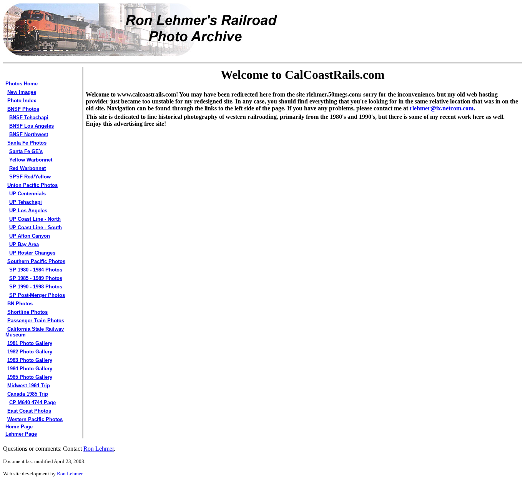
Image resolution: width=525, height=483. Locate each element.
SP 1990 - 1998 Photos (35, 287)
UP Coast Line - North (35, 219)
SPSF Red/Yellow (30, 177)
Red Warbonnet (27, 168)
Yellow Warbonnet (30, 160)
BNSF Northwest (28, 134)
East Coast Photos (29, 411)
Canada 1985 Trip (27, 394)
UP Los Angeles (28, 210)
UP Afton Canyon (29, 236)
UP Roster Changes (32, 253)
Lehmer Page (21, 434)
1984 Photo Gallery (29, 368)
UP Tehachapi (25, 202)
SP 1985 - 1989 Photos (35, 278)
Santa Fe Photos (27, 143)
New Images (21, 92)
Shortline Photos (27, 312)
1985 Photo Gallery (29, 377)
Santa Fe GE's (26, 151)
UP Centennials (27, 194)
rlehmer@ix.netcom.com (441, 108)
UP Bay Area (24, 244)
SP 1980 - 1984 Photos (35, 270)
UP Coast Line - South (35, 227)
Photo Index (21, 100)
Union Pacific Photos (32, 185)
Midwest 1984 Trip (28, 385)
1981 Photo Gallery (29, 343)
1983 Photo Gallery (29, 360)
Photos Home (21, 84)
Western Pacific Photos (35, 419)
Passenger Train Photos (35, 320)
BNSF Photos (23, 109)
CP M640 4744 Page (32, 402)
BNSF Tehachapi (28, 117)
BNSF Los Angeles (31, 126)
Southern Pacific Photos (36, 261)
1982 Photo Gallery (29, 352)
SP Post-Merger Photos (37, 295)
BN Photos (20, 303)
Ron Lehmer (98, 448)
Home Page (19, 427)
